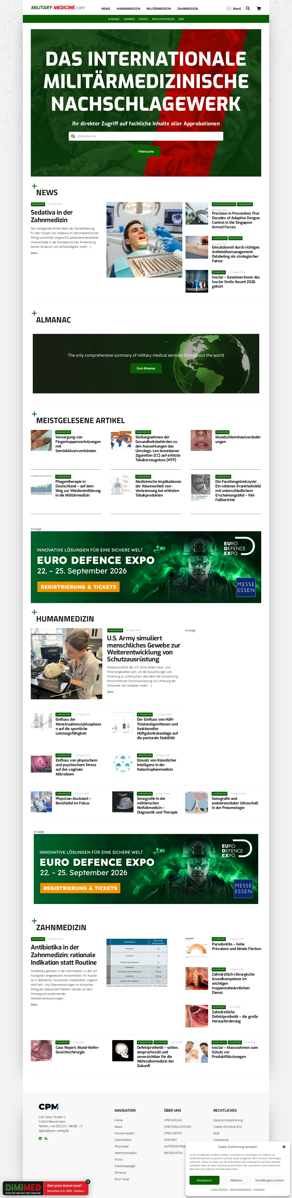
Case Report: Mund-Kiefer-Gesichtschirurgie (77, 1050)
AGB (216, 1133)
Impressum (259, 1189)
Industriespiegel (125, 1165)
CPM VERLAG (173, 1120)
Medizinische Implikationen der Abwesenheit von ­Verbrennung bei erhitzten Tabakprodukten (158, 488)
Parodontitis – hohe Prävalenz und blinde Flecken (236, 946)
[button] (284, 1147)
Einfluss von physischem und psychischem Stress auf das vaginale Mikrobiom (77, 767)
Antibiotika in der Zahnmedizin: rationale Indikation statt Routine (64, 955)
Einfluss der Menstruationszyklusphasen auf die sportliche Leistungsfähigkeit (78, 726)
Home (119, 1120)
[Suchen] (73, 136)
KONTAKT (170, 1139)
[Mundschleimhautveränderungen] (201, 440)
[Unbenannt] (223, 764)
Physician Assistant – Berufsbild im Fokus (73, 801)
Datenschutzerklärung (240, 1189)
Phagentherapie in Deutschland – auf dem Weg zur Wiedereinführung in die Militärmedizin (78, 488)
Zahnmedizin (123, 1139)
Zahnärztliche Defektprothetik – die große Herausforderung (235, 1017)
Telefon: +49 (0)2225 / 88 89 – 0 (60, 1126)
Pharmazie (122, 1146)
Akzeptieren (204, 1180)
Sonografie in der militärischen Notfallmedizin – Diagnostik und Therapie (157, 805)
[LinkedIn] (40, 1138)
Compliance (221, 1139)
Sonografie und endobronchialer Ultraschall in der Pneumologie (235, 803)
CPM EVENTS (173, 1133)
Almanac (120, 1172)
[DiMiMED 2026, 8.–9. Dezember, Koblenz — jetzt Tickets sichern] (18, 1188)
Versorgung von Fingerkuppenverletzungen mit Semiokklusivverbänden (78, 444)
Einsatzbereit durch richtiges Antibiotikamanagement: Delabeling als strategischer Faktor (236, 254)
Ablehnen (236, 1180)
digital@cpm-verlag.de (54, 1130)
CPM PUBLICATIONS (177, 1126)
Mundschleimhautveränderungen (238, 439)
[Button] (259, 8)
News (118, 1126)
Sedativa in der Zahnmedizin (52, 216)
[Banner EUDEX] (146, 601)
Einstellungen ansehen (269, 1180)
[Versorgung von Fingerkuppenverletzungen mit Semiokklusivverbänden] (41, 440)
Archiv (119, 1159)
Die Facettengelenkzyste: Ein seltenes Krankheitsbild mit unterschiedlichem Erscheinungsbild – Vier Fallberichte (238, 490)
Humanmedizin (124, 1133)
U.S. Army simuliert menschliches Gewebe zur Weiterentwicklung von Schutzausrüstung (143, 648)
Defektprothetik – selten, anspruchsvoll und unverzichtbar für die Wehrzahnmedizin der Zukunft (157, 1056)
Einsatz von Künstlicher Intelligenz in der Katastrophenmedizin (156, 765)
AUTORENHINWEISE (178, 1146)
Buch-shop (122, 1179)
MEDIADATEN (173, 1152)
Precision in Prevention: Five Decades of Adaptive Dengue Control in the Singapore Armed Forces (236, 220)
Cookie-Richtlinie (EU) (227, 1126)
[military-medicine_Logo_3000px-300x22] (58, 8)
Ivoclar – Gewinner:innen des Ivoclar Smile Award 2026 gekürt (236, 282)
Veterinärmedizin (126, 1152)
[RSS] (46, 1138)
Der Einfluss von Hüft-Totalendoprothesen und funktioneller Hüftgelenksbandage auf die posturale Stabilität (157, 728)
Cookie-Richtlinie (219, 1189)
